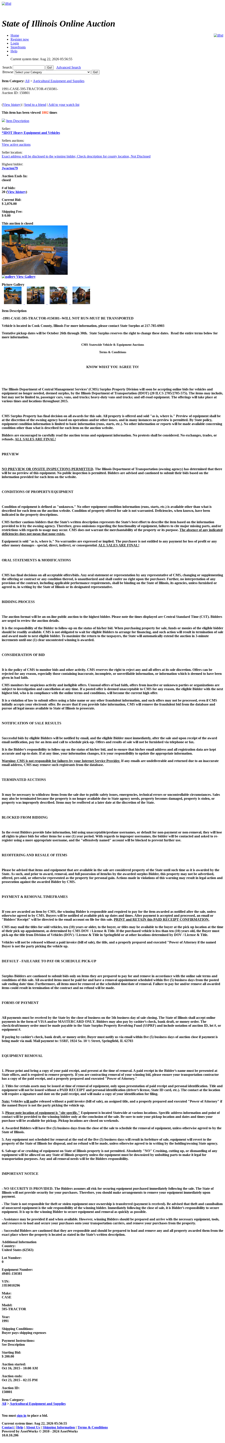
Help (19, 1427)
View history (12, 104)
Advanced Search (68, 67)
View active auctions (16, 144)
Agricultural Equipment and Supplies (58, 81)
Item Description (17, 121)
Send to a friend (35, 104)
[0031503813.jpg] (58, 303)
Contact (8, 1427)
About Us (33, 1427)
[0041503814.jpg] (81, 303)
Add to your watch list (63, 104)
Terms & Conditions (93, 1427)
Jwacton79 (10, 168)
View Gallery (25, 276)
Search (7, 67)
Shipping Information (59, 1427)
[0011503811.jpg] (13, 303)
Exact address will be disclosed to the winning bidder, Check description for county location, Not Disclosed (76, 156)
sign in (21, 1415)
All (27, 81)
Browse (8, 72)
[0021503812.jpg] (36, 303)
